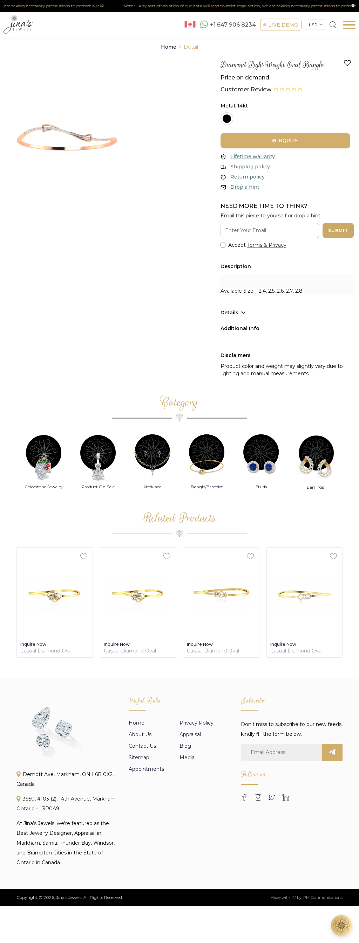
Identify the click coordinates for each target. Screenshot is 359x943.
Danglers (319, 487)
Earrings (265, 487)
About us (140, 734)
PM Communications (323, 897)
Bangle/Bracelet (156, 486)
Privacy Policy (197, 723)
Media (187, 757)
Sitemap (139, 757)
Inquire (287, 140)
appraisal (190, 734)
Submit (338, 230)
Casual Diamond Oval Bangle (46, 651)
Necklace (102, 486)
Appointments (146, 769)
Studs (210, 486)
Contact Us (142, 746)
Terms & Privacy (266, 245)
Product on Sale (48, 486)
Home (168, 47)
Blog (185, 746)
